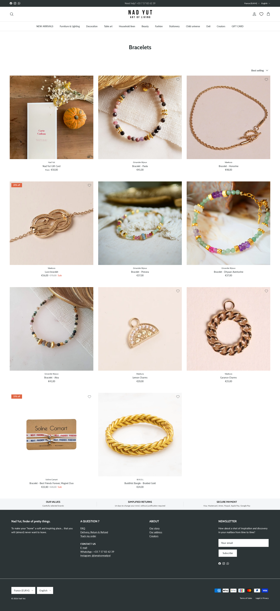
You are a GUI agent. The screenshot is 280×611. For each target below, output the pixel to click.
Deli (208, 26)
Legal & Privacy (262, 598)
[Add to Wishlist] (89, 79)
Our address (155, 532)
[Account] (253, 14)
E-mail (83, 547)
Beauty (145, 26)
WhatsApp (86, 551)
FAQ (82, 528)
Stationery (174, 26)
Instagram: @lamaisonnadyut (95, 555)
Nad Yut (21, 598)
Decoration (92, 26)
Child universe (193, 26)
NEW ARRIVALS (44, 26)
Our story (154, 528)
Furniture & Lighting (70, 26)
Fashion (159, 26)
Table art (108, 26)
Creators (221, 26)
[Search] (12, 14)
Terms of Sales (246, 598)
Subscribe (228, 553)
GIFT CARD (238, 26)
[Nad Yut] (140, 14)
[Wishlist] (261, 14)
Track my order (88, 536)
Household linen (127, 26)
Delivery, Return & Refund (94, 532)
